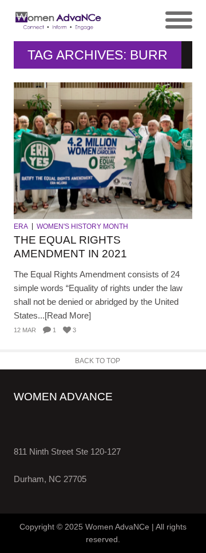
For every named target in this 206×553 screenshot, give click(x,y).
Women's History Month (82, 226)
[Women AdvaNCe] (58, 20)
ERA (21, 226)
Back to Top (97, 361)
